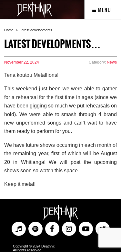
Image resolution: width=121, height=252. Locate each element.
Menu (104, 10)
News (112, 62)
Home (9, 30)
